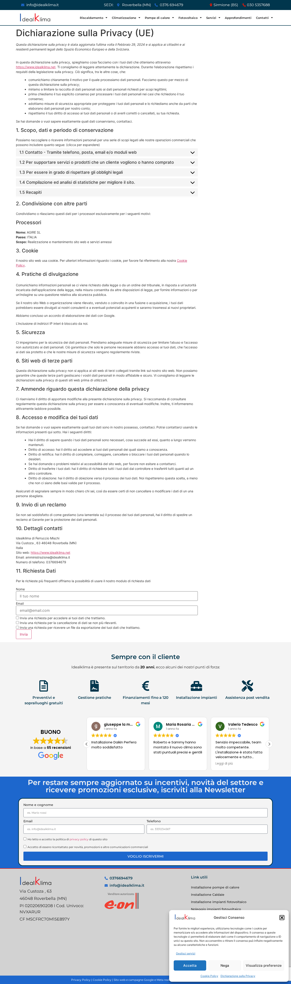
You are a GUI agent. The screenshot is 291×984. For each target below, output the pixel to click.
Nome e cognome (38, 805)
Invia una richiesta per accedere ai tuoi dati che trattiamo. (62, 618)
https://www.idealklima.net (35, 67)
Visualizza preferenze (264, 965)
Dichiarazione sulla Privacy (238, 976)
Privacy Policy (80, 979)
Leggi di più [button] (224, 764)
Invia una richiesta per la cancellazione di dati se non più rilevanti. (68, 622)
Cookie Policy (209, 976)
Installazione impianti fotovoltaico (218, 902)
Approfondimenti (238, 18)
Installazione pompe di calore (215, 887)
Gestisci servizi (185, 953)
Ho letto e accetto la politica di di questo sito (68, 839)
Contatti (262, 18)
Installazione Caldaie (207, 895)
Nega (225, 965)
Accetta (190, 965)
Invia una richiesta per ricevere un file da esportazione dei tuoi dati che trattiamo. (79, 627)
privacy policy (79, 839)
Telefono (154, 821)
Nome (20, 589)
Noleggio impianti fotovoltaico (216, 909)
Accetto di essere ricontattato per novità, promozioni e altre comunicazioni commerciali (88, 847)
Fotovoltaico (188, 18)
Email (20, 603)
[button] (282, 917)
